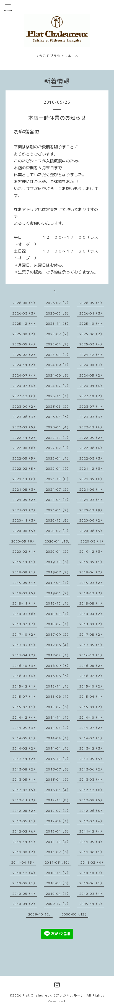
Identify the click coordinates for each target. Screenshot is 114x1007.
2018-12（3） (91, 593)
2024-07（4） (24, 375)
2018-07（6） (24, 613)
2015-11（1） (58, 686)
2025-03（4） (91, 344)
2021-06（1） (91, 489)
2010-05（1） (24, 893)
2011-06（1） (91, 852)
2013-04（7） (58, 779)
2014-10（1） (91, 717)
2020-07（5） (58, 530)
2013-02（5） (24, 790)
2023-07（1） (91, 406)
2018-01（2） (91, 624)
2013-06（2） (91, 769)
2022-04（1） (58, 458)
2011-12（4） (91, 831)
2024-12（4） (91, 354)
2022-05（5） (24, 458)
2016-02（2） (91, 675)
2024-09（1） (58, 364)
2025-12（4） (24, 323)
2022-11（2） (24, 437)
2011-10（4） (58, 841)
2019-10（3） (58, 562)
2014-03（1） (91, 738)
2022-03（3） (91, 458)
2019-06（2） (91, 572)
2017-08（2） (91, 634)
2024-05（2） (91, 375)
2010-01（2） (24, 903)
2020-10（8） (58, 520)
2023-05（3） (58, 416)
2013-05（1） (24, 779)
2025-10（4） (91, 323)
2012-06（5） (91, 810)
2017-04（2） (24, 655)
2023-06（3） (24, 416)
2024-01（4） (91, 385)
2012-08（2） (24, 810)
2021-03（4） (91, 499)
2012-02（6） (24, 831)
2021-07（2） (58, 489)
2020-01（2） (58, 551)
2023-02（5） (24, 427)
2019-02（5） (24, 593)
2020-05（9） (23, 541)
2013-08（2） (24, 769)
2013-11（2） (24, 758)
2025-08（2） (24, 334)
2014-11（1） (58, 717)
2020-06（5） (91, 530)
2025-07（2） (58, 334)
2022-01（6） (58, 468)
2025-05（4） (24, 344)
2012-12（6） (91, 790)
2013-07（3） (58, 769)
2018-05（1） (58, 613)
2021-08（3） (24, 489)
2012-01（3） (58, 831)
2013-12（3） (91, 748)
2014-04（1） (58, 738)
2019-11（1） (24, 562)
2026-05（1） (91, 302)
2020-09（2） (91, 520)
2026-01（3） (91, 313)
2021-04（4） (58, 499)
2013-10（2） (58, 758)
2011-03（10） (58, 862)
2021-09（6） (91, 479)
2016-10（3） (24, 665)
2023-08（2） (58, 406)
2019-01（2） (58, 593)
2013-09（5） (91, 758)
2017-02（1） (58, 655)
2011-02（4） (93, 862)
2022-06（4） (91, 447)
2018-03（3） (24, 624)
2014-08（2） (58, 727)
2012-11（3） (24, 800)
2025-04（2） (58, 344)
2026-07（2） (58, 302)
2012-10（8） (58, 800)
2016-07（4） (24, 675)
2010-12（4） (24, 873)
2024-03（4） (24, 385)
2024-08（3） (91, 364)
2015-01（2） (91, 707)
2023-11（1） (58, 396)
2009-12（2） (58, 903)
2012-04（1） (58, 821)
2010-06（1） (91, 883)
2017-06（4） (58, 645)
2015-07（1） (24, 696)
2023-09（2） (24, 406)
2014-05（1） (24, 738)
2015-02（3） (58, 707)
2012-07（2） (58, 810)
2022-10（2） (58, 437)
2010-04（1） (58, 893)
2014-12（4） (24, 717)
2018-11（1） (24, 603)
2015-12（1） (24, 686)
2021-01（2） (58, 510)
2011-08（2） (24, 852)
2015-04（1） (91, 696)
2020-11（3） (24, 520)
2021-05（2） (24, 499)
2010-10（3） (91, 873)
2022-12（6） (91, 427)
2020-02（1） (24, 551)
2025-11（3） (58, 323)
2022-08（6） (24, 447)
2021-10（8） (58, 479)
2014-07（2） (91, 727)
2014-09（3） (24, 727)
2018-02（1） (58, 624)
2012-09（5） (91, 800)
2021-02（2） (24, 510)
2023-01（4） (58, 427)
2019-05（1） (24, 582)
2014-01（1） (58, 748)
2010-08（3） (58, 883)
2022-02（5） (24, 468)
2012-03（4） (91, 821)
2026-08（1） (24, 302)
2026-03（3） (24, 313)
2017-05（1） (91, 645)
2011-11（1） (24, 841)
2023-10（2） (91, 396)
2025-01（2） (58, 354)
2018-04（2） (91, 613)
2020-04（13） (58, 541)
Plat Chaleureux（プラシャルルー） (53, 995)
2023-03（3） (91, 416)
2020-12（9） (91, 510)
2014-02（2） (24, 748)
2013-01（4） (58, 790)
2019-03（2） (91, 582)
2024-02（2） (58, 385)
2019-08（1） (24, 572)
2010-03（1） (91, 893)
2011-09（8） (91, 841)
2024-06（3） (58, 375)
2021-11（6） (24, 479)
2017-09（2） (58, 634)
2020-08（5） (24, 530)
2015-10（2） (91, 686)
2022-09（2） (91, 437)
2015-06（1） (58, 696)
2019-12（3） (91, 551)
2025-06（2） (91, 334)
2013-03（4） (91, 779)
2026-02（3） (58, 313)
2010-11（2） (58, 873)
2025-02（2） (24, 354)
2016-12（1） (91, 655)
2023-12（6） (24, 396)
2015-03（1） (24, 707)
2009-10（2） (40, 914)
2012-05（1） (24, 821)
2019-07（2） (58, 572)
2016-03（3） (58, 675)
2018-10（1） (58, 603)
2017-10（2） (24, 634)
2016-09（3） (58, 665)
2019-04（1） (58, 582)
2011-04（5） (23, 862)
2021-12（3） (91, 468)
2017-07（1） (24, 645)
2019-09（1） (91, 562)
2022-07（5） (58, 447)
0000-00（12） (75, 914)
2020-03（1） (93, 541)
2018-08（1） (91, 603)
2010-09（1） (24, 883)
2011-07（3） (58, 852)
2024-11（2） (24, 364)
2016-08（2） (91, 665)
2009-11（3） (91, 903)
